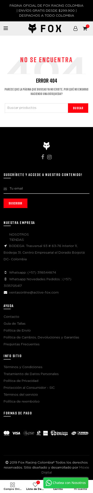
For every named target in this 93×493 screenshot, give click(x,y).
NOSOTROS (19, 234)
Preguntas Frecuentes (22, 344)
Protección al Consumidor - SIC (29, 387)
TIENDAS (16, 240)
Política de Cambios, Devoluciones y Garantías (41, 337)
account (75, 28)
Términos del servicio (21, 394)
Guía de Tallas (15, 323)
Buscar (78, 108)
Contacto (11, 316)
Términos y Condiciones (23, 367)
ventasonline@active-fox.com (34, 292)
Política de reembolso (22, 401)
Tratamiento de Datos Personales (31, 374)
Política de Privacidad (21, 381)
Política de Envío (17, 330)
